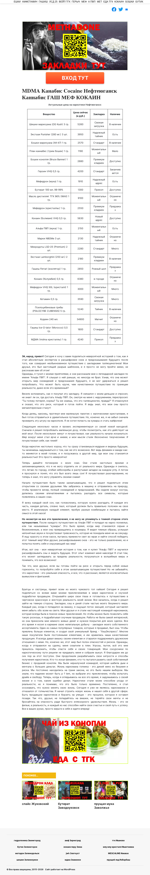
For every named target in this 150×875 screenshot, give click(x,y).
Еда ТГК (108, 1)
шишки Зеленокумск (27, 859)
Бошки (129, 1)
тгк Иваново (118, 840)
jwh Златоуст (73, 853)
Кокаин (119, 1)
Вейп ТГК (64, 1)
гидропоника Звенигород (27, 840)
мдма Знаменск (73, 859)
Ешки (17, 1)
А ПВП (92, 1)
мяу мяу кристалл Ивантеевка (118, 847)
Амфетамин (29, 1)
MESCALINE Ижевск (118, 853)
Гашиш (43, 1)
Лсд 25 (53, 1)
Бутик (139, 1)
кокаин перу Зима (73, 847)
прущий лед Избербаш (118, 859)
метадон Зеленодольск (27, 853)
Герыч (76, 1)
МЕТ (99, 1)
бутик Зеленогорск (27, 847)
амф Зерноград (73, 840)
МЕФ (84, 1)
